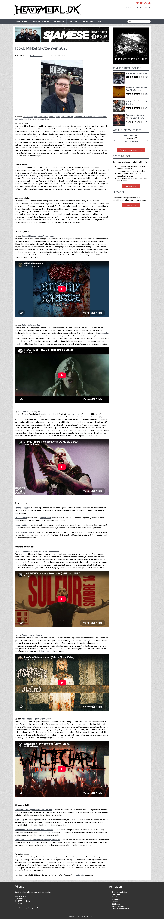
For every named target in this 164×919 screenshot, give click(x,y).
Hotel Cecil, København (131, 141)
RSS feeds (116, 904)
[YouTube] (145, 3)
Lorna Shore (44, 119)
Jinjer (25, 119)
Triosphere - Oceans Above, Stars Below (135, 116)
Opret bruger (138, 7)
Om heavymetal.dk (119, 892)
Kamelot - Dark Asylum (136, 73)
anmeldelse (80, 209)
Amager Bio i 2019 (22, 175)
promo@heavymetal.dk (30, 908)
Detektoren (88, 21)
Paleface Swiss (89, 116)
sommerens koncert (32, 178)
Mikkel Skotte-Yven (36, 56)
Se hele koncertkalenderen (131, 150)
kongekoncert (45, 517)
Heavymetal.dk (47, 10)
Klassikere (116, 897)
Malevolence (33, 119)
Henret (70, 116)
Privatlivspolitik (118, 906)
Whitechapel (101, 116)
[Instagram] (141, 3)
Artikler (115, 901)
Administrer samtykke (120, 909)
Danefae (52, 116)
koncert (76, 414)
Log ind (128, 7)
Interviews (59, 21)
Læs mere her (131, 205)
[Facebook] (134, 3)
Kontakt (148, 7)
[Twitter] (137, 3)
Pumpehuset (46, 651)
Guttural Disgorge (30, 116)
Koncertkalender (41, 21)
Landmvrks (78, 116)
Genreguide (116, 899)
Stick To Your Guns (131, 135)
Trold (40, 116)
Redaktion (116, 894)
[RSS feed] (149, 3)
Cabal (45, 116)
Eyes (58, 116)
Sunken (64, 116)
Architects (19, 119)
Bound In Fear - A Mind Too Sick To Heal (136, 88)
